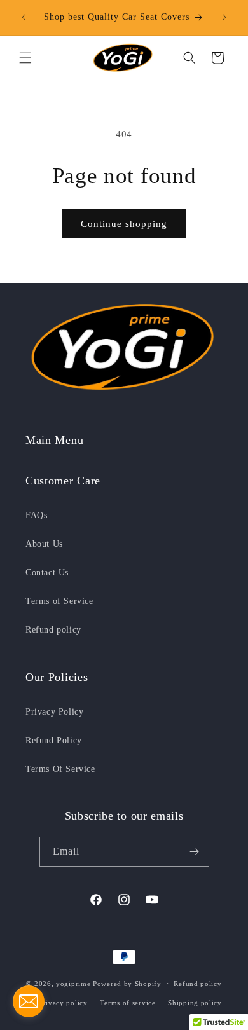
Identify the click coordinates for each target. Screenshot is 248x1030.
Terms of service (127, 1002)
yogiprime (73, 983)
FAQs (36, 515)
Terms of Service (59, 601)
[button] (25, 58)
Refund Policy (53, 740)
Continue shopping (124, 224)
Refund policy (53, 630)
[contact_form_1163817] (29, 1001)
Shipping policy (195, 1002)
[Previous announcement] (24, 17)
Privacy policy (63, 1002)
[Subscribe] (195, 852)
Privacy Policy (54, 712)
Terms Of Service (60, 769)
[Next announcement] (224, 17)
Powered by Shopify (127, 983)
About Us (44, 544)
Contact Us (47, 572)
